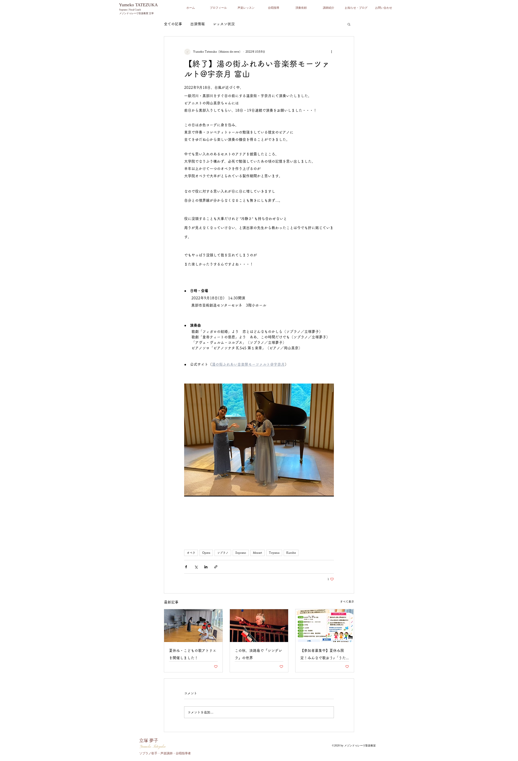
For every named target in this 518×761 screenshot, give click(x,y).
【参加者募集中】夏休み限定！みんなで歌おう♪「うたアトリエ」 (323, 655)
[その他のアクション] (331, 51)
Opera (206, 552)
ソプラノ (222, 552)
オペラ (191, 552)
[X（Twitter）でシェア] (196, 567)
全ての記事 (173, 24)
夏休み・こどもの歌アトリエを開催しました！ (192, 654)
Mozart (257, 552)
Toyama (274, 552)
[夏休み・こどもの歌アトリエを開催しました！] (193, 625)
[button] (349, 24)
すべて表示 (347, 601)
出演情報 (197, 24)
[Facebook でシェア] (186, 567)
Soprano (240, 552)
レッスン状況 (224, 24)
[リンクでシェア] (216, 567)
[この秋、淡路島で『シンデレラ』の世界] (259, 625)
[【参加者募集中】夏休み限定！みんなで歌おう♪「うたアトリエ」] (324, 625)
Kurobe (291, 552)
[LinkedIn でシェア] (206, 567)
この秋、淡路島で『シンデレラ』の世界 (258, 654)
